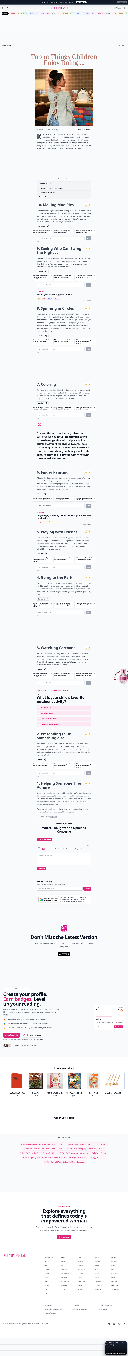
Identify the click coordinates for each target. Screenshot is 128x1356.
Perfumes (65, 13)
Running (114, 1281)
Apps (53, 13)
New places (41, 522)
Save (79, 129)
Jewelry (97, 1273)
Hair (112, 1269)
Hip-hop (49, 298)
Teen (59, 13)
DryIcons (53, 817)
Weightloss (101, 13)
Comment (41, 868)
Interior (80, 1273)
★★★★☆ (122, 45)
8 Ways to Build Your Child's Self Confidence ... (64, 1162)
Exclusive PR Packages (79, 1309)
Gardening (24, 13)
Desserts (114, 1261)
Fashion (80, 1265)
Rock (43, 298)
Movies (72, 13)
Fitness (43, 13)
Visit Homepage (64, 1237)
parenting (6, 45)
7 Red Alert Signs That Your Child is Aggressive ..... (83, 1157)
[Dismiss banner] (88, 897)
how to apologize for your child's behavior (41, 1157)
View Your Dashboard (33, 1035)
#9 (43, 849)
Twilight (108, 13)
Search (87, 889)
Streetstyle (98, 1285)
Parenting (5, 13)
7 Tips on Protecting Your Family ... (75, 1153)
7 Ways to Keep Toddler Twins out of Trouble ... (44, 1149)
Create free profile (11, 1035)
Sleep (80, 1285)
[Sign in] (125, 8)
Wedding (98, 1289)
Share (88, 129)
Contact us (48, 1305)
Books (63, 1261)
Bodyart (47, 1261)
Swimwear (114, 1285)
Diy (18, 13)
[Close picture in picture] (107, 1343)
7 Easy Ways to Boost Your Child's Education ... (87, 1144)
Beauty (32, 13)
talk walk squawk (100, 1153)
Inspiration (65, 1273)
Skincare (64, 1285)
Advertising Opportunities (53, 1309)
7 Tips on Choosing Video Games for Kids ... (39, 1153)
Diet (46, 1265)
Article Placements (105, 1305)
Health (93, 13)
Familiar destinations (52, 522)
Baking (97, 1257)
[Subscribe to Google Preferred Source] (48, 899)
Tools (46, 1293)
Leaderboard (99, 1027)
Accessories (49, 1257)
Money (80, 1277)
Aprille (41, 129)
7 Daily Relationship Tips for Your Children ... (85, 1149)
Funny (47, 1269)
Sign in (41, 1040)
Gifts (96, 1269)
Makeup (121, 13)
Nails (46, 1281)
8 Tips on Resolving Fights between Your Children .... (43, 1144)
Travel (63, 1289)
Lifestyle (114, 1273)
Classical (56, 298)
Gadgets (64, 1269)
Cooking (12, 13)
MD (57, 129)
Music (78, 13)
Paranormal (85, 13)
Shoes (114, 13)
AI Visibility (75, 1305)
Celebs (80, 1261)
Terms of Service (50, 1313)
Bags (79, 1257)
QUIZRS (89, 300)
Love (37, 13)
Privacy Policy (103, 1309)
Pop (39, 298)
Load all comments (44, 840)
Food (48, 13)
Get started (118, 1027)
